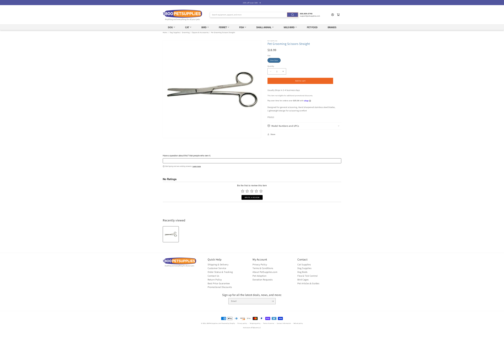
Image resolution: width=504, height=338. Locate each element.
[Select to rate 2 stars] (247, 191)
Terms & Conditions (263, 268)
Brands (332, 27)
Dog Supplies (175, 32)
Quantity (270, 66)
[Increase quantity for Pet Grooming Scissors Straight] (283, 71)
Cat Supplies (304, 264)
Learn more (197, 166)
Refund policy (298, 323)
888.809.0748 (306, 13)
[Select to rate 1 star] (243, 191)
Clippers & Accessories (200, 32)
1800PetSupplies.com (213, 323)
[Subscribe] (272, 301)
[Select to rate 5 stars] (261, 191)
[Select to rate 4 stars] (256, 191)
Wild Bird (289, 27)
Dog (170, 27)
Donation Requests (262, 279)
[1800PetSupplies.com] (182, 15)
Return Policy (215, 279)
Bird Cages (303, 279)
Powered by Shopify (228, 323)
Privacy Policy (260, 264)
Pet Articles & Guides (308, 283)
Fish (241, 27)
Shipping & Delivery (218, 264)
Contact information (284, 323)
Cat (187, 27)
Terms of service (268, 323)
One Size (274, 60)
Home (165, 32)
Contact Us (213, 275)
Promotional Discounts (220, 287)
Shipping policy (255, 323)
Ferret (223, 27)
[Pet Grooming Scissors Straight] (170, 234)
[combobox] (254, 14)
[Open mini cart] (338, 15)
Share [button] (273, 134)
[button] (304, 125)
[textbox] (252, 160)
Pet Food (312, 27)
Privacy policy (242, 323)
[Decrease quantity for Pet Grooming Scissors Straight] (271, 71)
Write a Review (252, 197)
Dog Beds (302, 271)
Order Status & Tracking (220, 271)
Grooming (186, 32)
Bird (203, 27)
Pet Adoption (259, 275)
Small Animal (263, 27)
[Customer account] (332, 15)
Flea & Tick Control (307, 275)
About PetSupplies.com (265, 271)
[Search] (292, 14)
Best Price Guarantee (219, 283)
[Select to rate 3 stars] (252, 191)
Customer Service (217, 268)
